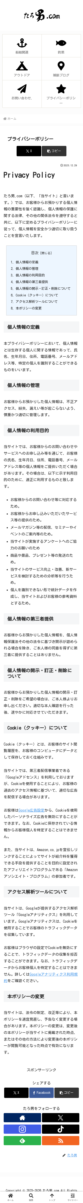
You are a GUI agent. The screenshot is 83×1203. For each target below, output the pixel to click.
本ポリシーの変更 (29, 308)
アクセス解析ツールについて (37, 301)
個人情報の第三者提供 (32, 282)
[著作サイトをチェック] (22, 1117)
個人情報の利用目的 (30, 275)
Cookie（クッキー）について (37, 295)
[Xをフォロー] (60, 1117)
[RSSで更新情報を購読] (60, 1140)
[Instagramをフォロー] (22, 1129)
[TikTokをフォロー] (60, 1129)
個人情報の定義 (27, 262)
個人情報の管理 (27, 268)
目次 (35, 253)
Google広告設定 (31, 810)
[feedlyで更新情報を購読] (22, 1140)
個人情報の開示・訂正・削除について (43, 288)
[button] (54, 151)
